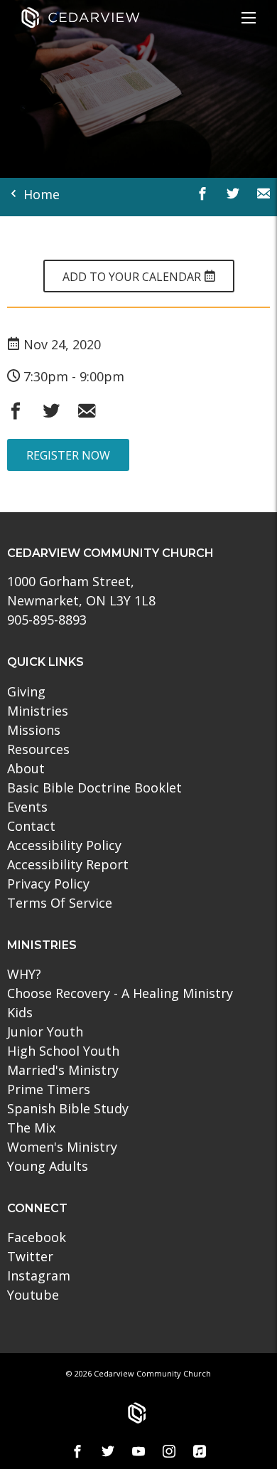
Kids (20, 1012)
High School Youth (63, 1050)
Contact (31, 825)
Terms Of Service (59, 902)
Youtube (33, 1294)
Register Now (68, 455)
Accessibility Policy (64, 845)
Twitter (30, 1256)
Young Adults (47, 1165)
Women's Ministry (62, 1146)
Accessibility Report (68, 864)
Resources (38, 749)
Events (27, 806)
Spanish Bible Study (68, 1108)
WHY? (24, 973)
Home (40, 194)
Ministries (37, 710)
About (26, 768)
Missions (33, 729)
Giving (26, 691)
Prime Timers (48, 1089)
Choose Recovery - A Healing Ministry (120, 993)
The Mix (31, 1127)
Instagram (38, 1275)
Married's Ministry (63, 1069)
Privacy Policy (48, 883)
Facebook (36, 1237)
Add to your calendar (133, 277)
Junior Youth (45, 1031)
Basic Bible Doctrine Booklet (94, 787)
